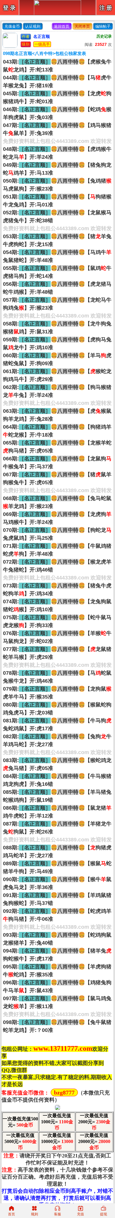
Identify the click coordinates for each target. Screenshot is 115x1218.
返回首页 (61, 26)
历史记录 (104, 36)
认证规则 (32, 26)
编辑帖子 (103, 26)
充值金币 (12, 26)
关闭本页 (82, 26)
